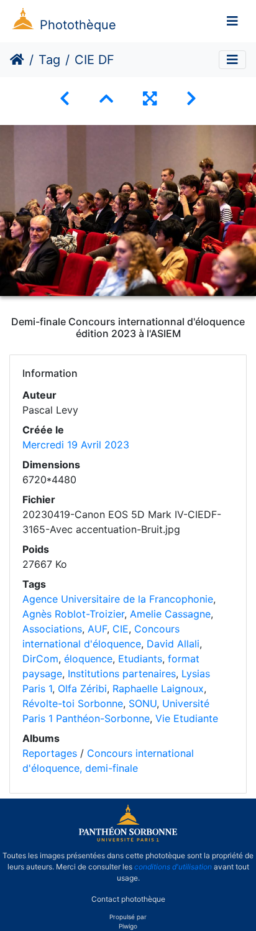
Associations (52, 629)
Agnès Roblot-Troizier (73, 614)
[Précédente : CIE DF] (65, 98)
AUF (97, 629)
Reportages (49, 753)
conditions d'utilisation (173, 866)
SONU (143, 703)
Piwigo (128, 926)
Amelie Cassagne (170, 614)
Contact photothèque (128, 899)
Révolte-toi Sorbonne (72, 703)
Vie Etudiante (186, 718)
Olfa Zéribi (82, 688)
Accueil (17, 59)
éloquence (88, 658)
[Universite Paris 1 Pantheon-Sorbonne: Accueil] (128, 839)
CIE (120, 629)
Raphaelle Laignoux (158, 688)
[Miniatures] (106, 98)
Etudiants (140, 658)
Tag (49, 59)
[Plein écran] (149, 98)
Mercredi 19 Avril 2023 (75, 444)
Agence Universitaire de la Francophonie (117, 599)
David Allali (173, 643)
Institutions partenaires (122, 673)
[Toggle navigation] (232, 21)
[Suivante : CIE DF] (191, 98)
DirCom (40, 658)
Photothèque (78, 24)
